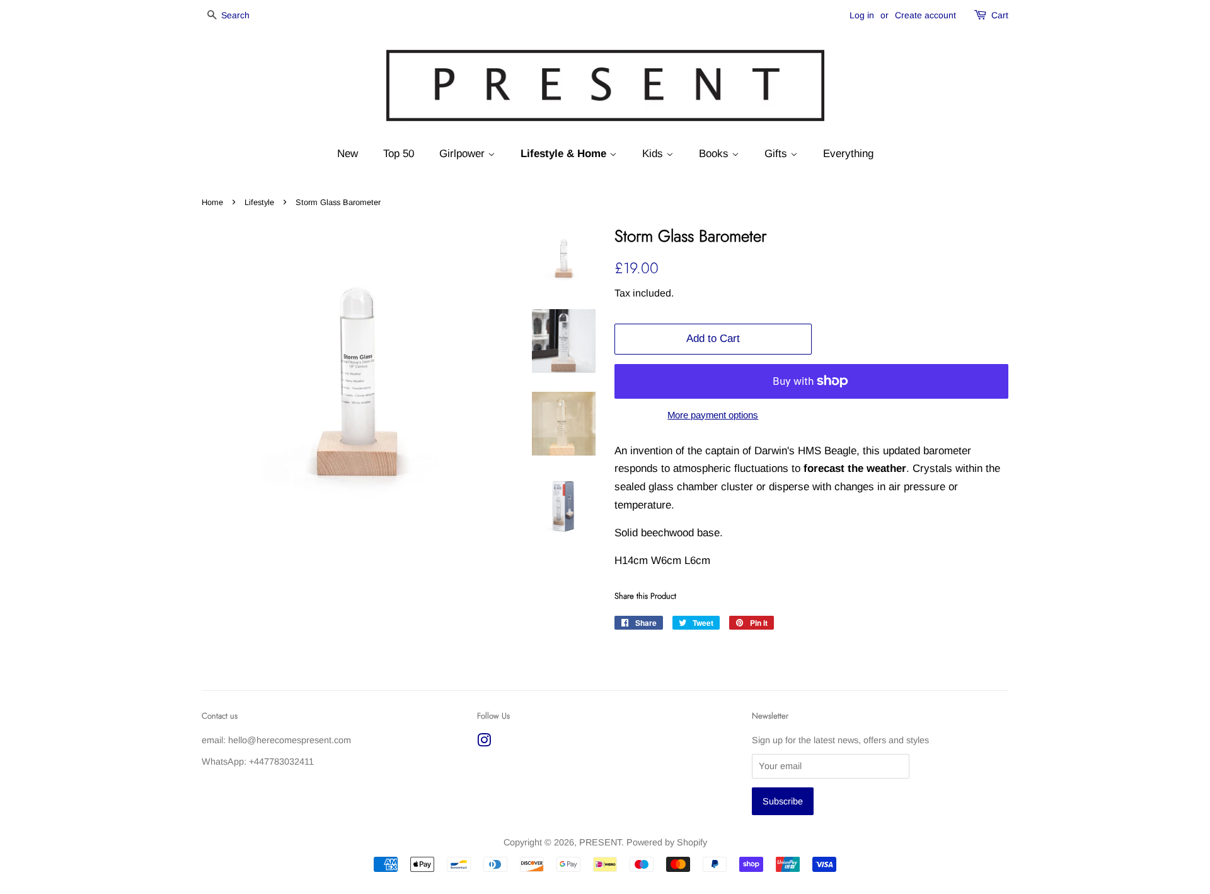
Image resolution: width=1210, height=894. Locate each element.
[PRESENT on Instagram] (484, 743)
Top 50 (398, 154)
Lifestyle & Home (565, 154)
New (347, 154)
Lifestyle (259, 202)
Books (715, 154)
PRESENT (600, 842)
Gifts (777, 154)
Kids (654, 154)
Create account (925, 15)
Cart (999, 15)
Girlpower (463, 154)
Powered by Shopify (666, 842)
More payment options (712, 414)
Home (212, 202)
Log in (862, 15)
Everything (848, 154)
